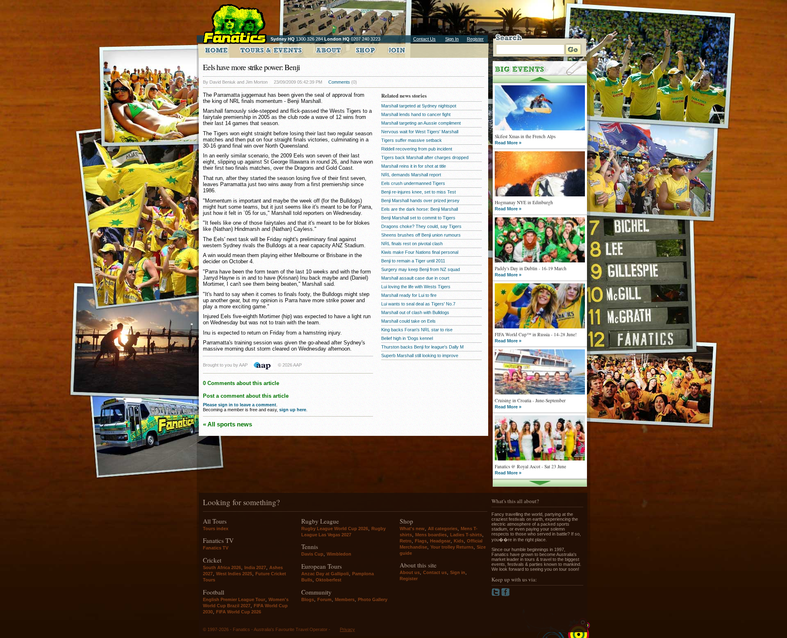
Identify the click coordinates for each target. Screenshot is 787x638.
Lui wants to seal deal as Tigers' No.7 (418, 303)
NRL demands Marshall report (411, 174)
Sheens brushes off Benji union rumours (421, 234)
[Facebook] (505, 594)
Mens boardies (431, 534)
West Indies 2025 (234, 573)
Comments (339, 82)
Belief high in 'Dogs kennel (407, 338)
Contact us (435, 572)
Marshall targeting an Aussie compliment (421, 123)
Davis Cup (312, 553)
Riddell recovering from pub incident (416, 148)
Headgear (440, 540)
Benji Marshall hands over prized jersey (420, 200)
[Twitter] (496, 594)
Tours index (215, 528)
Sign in (457, 572)
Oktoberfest (328, 579)
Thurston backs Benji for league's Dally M (422, 346)
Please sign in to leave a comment (239, 404)
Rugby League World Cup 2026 (334, 528)
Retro (406, 540)
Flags (421, 540)
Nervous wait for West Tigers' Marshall (419, 131)
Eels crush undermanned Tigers (413, 183)
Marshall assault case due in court (415, 278)
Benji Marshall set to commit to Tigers (418, 217)
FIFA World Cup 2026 (238, 611)
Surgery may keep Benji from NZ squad (420, 269)
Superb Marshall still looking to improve (419, 355)
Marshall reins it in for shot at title (413, 166)
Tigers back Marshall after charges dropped (425, 157)
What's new (412, 528)
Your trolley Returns (451, 547)
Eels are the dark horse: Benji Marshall (419, 209)
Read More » (508, 142)
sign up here (292, 409)
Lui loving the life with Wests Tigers (415, 286)
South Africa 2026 (222, 567)
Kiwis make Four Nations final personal (419, 252)
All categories (442, 528)
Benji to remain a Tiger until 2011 (413, 260)
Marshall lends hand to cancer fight (415, 114)
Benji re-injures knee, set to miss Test (418, 191)
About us (410, 572)
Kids (459, 540)
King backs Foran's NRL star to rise (417, 329)
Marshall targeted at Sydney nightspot (418, 105)
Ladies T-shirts (466, 534)
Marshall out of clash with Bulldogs (415, 312)
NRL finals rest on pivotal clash (412, 243)
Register (475, 38)
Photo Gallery (372, 599)
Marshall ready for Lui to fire (409, 295)
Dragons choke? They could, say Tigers (421, 226)
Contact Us (424, 38)
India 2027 (255, 567)
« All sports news (227, 424)
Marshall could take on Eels (408, 321)
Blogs (307, 599)
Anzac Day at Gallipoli (325, 573)
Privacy (347, 629)
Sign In (452, 38)
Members (345, 599)
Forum (324, 599)
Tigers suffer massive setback (411, 140)
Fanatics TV (215, 547)
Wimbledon (339, 553)
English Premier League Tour (234, 599)
